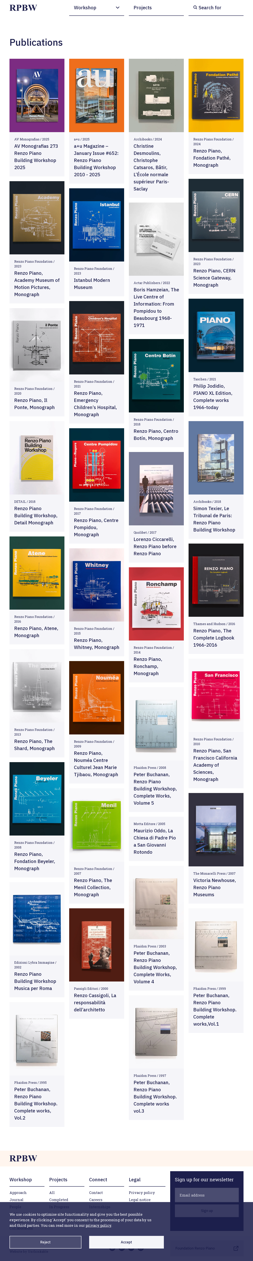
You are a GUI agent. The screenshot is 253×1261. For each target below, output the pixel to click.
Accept (126, 1242)
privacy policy (98, 1225)
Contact (96, 1192)
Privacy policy (142, 1192)
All (52, 1192)
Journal (16, 1199)
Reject (45, 1242)
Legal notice (140, 1199)
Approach (18, 1192)
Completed (58, 1199)
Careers (95, 1199)
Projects (143, 7)
